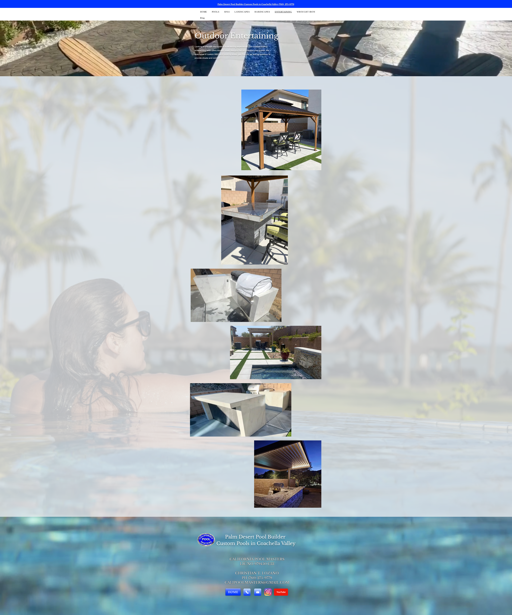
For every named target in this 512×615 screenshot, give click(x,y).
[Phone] (247, 592)
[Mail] (257, 592)
